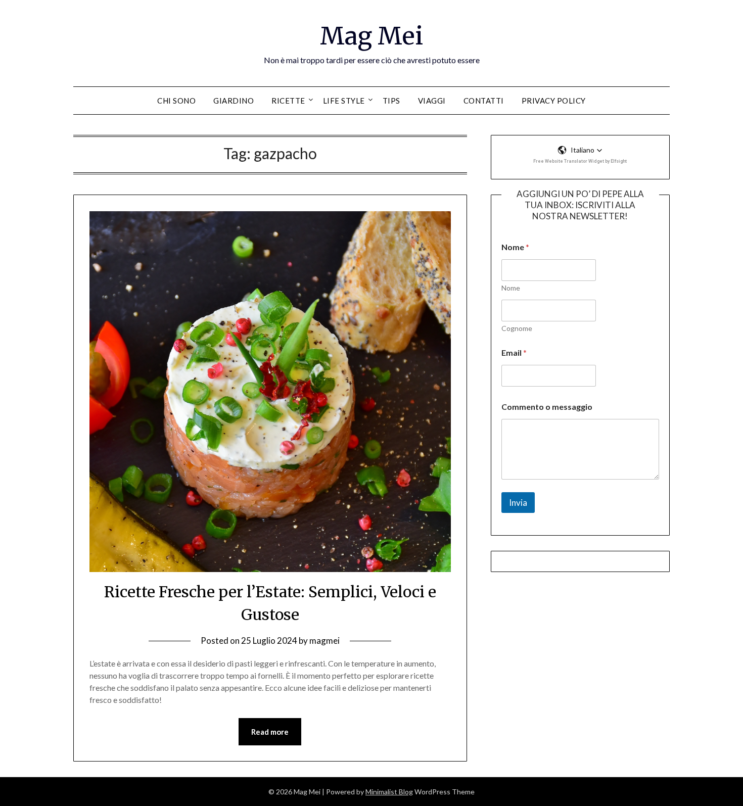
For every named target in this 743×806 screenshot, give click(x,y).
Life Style (344, 100)
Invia (518, 502)
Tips (391, 100)
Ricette (288, 100)
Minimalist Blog (389, 791)
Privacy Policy (554, 100)
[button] (580, 150)
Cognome (516, 328)
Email (514, 352)
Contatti (483, 100)
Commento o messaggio (546, 406)
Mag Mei (371, 36)
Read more (270, 731)
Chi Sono (176, 100)
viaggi (432, 100)
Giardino (233, 100)
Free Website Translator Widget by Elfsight (580, 161)
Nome (510, 287)
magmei (324, 640)
